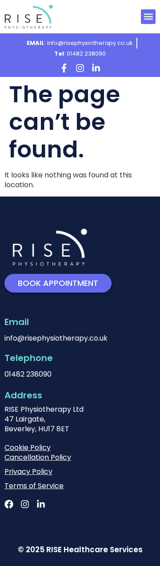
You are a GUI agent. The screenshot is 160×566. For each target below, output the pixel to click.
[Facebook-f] (64, 68)
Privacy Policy (28, 471)
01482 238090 (28, 374)
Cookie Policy (27, 447)
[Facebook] (8, 504)
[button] (148, 16)
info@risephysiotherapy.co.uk (56, 338)
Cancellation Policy (37, 457)
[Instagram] (80, 68)
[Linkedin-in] (96, 68)
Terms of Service (34, 486)
